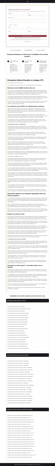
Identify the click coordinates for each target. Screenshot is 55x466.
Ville (28, 13)
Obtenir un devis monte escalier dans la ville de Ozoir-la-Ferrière (18, 428)
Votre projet (11, 17)
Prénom (9, 27)
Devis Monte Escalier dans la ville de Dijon (15, 339)
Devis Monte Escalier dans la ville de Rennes (15, 328)
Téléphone (29, 31)
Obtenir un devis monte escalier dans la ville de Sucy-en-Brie (18, 437)
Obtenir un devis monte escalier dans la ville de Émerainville (18, 457)
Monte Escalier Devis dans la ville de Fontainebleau (16, 402)
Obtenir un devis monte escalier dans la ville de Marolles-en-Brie (18, 426)
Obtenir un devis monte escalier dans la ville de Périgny (17, 452)
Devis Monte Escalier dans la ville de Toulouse (15, 313)
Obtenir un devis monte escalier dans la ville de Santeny (17, 417)
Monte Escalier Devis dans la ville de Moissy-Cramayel (17, 400)
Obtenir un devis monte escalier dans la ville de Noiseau (17, 430)
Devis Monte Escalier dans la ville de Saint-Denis (16, 348)
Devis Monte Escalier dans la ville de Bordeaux (16, 324)
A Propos (22, 464)
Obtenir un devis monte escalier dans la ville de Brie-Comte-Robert (19, 439)
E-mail (9, 31)
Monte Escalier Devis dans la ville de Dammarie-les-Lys (17, 380)
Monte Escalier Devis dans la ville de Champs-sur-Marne (17, 376)
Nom (28, 27)
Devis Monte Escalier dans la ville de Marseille (15, 308)
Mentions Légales (17, 464)
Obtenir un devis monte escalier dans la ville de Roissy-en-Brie (18, 435)
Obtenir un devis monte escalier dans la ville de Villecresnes (18, 448)
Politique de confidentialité (28, 464)
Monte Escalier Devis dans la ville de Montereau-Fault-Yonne (18, 385)
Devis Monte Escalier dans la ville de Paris (15, 306)
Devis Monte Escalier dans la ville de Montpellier (16, 319)
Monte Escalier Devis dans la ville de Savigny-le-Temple (17, 369)
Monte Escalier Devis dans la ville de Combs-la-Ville (16, 387)
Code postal (10, 13)
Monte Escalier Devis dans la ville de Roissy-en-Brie (16, 378)
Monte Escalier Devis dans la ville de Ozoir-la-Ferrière (17, 391)
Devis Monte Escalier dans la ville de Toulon (15, 330)
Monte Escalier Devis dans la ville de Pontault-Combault (17, 367)
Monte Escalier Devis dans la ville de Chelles (15, 363)
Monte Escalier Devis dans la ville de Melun (15, 365)
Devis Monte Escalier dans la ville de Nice (15, 315)
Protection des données (27, 41)
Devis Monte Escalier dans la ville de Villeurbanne (16, 346)
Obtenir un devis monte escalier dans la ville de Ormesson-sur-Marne (19, 446)
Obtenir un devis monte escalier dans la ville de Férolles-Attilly (18, 415)
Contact (35, 464)
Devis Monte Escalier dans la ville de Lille (15, 326)
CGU (39, 464)
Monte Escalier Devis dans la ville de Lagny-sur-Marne (17, 389)
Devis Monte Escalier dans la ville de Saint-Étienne (16, 335)
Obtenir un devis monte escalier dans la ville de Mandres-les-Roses (19, 450)
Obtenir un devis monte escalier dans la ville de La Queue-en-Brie (18, 419)
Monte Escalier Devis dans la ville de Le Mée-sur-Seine (17, 396)
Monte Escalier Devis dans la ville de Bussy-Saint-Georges (17, 374)
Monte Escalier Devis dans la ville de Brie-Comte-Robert (17, 398)
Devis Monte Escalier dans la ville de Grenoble (15, 341)
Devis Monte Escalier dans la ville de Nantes (15, 317)
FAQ (37, 464)
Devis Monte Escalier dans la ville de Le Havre (15, 337)
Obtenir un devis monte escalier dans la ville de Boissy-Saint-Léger (19, 441)
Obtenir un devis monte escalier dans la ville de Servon (17, 424)
